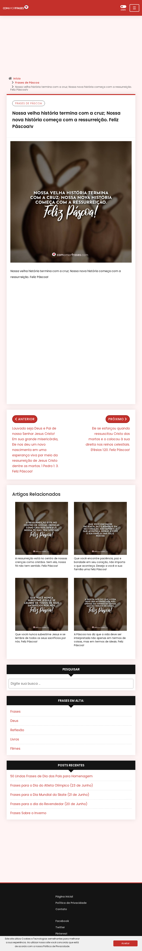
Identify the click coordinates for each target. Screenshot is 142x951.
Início (17, 78)
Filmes (15, 748)
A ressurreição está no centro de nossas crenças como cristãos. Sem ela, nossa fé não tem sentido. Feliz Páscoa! (41, 562)
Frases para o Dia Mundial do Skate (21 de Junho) (49, 794)
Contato (61, 909)
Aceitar (125, 943)
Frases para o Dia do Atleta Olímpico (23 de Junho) (51, 785)
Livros (14, 739)
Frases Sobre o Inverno (28, 813)
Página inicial (64, 896)
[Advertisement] (71, 47)
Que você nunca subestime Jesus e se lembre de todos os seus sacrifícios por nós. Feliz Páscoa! (40, 638)
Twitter (60, 927)
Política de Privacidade (71, 903)
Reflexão (17, 730)
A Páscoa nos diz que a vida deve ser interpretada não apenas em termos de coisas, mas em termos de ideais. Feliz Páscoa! (100, 640)
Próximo (116, 419)
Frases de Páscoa (27, 82)
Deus (14, 721)
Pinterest (61, 933)
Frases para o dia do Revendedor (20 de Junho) (48, 804)
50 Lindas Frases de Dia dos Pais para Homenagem (51, 776)
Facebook (62, 921)
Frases (15, 711)
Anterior (26, 419)
